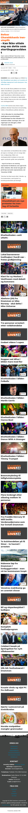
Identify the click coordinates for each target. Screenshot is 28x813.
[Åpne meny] (26, 2)
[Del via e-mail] (16, 73)
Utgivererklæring (14, 750)
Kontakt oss (14, 757)
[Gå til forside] (10, 1)
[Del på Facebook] (11, 73)
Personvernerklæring (14, 752)
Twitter (14, 791)
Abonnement (14, 748)
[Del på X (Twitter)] (14, 73)
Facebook (14, 789)
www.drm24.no (6, 805)
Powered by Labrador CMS (14, 810)
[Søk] (23, 1)
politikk (4, 213)
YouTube (14, 795)
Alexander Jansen (20, 764)
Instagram (14, 793)
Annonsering (14, 746)
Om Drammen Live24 (14, 754)
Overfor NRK (4, 105)
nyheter (10, 213)
